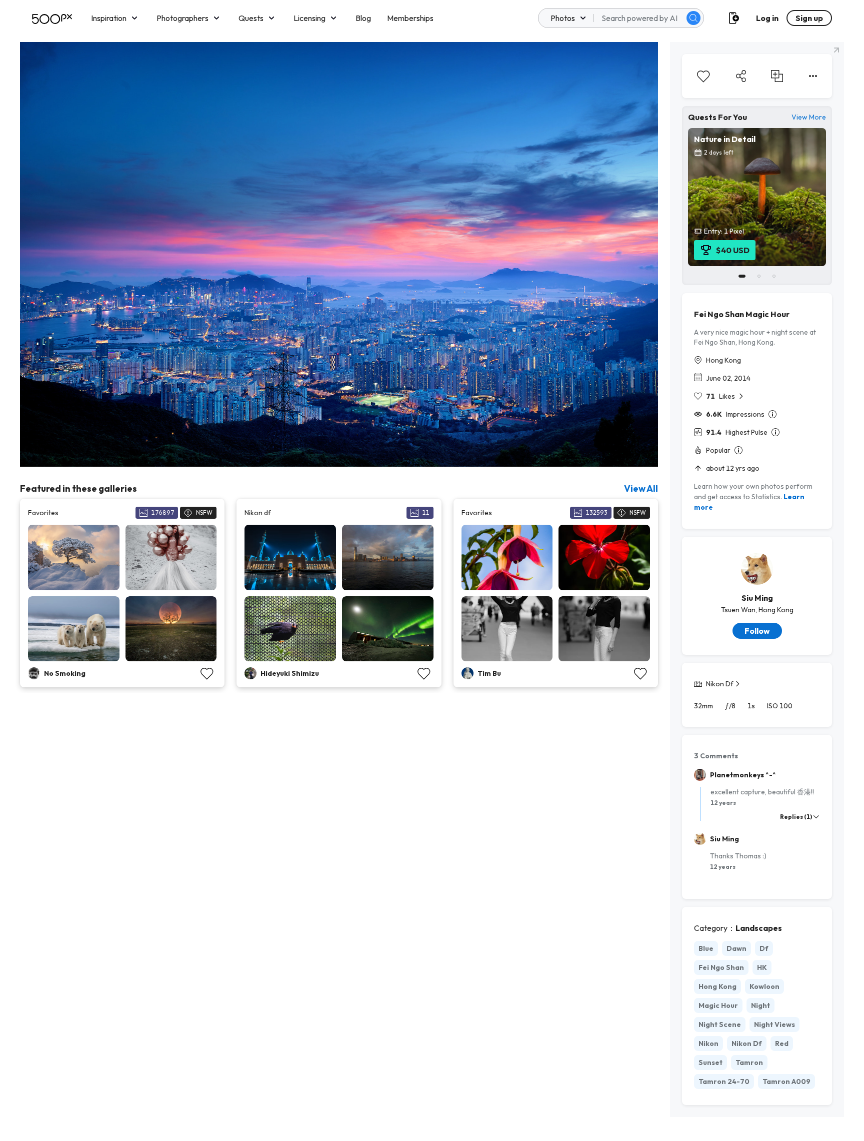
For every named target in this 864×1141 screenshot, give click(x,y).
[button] (694, 18)
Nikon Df (720, 683)
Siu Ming (757, 598)
